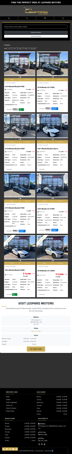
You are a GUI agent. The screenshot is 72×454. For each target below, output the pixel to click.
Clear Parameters (36, 36)
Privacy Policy (10, 411)
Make (20, 48)
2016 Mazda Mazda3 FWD (14, 86)
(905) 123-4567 (36, 331)
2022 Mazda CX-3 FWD (46, 208)
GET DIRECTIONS (36, 349)
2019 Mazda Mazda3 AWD (15, 148)
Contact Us (27, 79)
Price (15, 48)
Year (9, 48)
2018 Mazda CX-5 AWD (46, 270)
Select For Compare (11, 83)
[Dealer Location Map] (36, 370)
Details (12, 79)
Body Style (33, 48)
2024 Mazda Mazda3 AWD (15, 270)
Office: (42, 439)
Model (26, 48)
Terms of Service (11, 408)
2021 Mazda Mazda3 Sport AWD (47, 148)
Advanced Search (36, 32)
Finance (8, 399)
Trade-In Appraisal (11, 402)
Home (8, 397)
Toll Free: (42, 433)
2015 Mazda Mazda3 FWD (14, 207)
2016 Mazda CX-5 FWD (46, 87)
